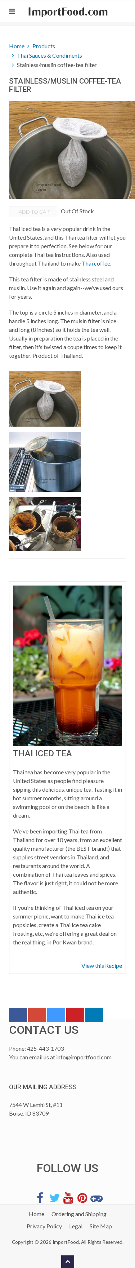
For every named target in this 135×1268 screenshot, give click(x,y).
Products (43, 46)
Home (16, 46)
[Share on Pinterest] (75, 1016)
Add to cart (35, 212)
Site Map (101, 1226)
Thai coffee (96, 263)
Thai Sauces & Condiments (49, 55)
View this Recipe (101, 965)
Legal (75, 1226)
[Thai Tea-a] (45, 524)
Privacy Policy (44, 1226)
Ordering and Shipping (79, 1213)
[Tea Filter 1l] (45, 462)
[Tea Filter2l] (45, 399)
